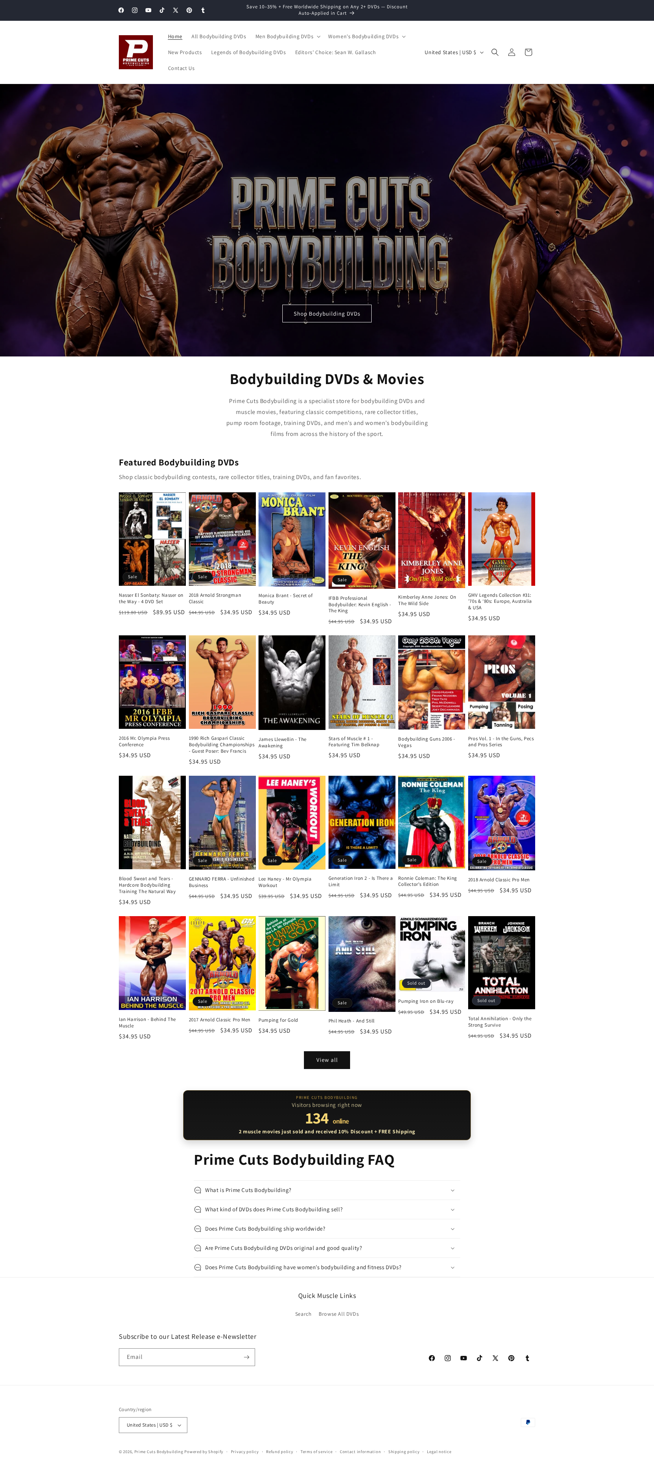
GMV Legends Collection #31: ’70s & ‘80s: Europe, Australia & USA (500, 601)
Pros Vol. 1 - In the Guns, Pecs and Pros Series (501, 742)
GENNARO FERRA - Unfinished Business (222, 882)
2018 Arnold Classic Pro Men (499, 880)
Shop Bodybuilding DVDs (327, 313)
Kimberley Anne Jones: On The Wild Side (427, 600)
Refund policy (279, 1451)
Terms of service (316, 1451)
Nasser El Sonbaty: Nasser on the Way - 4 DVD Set (151, 598)
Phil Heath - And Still (352, 1021)
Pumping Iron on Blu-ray (425, 1001)
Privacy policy (245, 1451)
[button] (287, 36)
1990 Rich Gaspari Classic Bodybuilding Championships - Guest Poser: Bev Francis (222, 744)
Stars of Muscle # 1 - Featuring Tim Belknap (354, 742)
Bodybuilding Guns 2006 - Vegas (426, 742)
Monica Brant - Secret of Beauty (285, 599)
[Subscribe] (246, 1357)
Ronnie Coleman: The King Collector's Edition (427, 881)
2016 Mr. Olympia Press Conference (144, 741)
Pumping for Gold (278, 1020)
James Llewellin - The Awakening (282, 742)
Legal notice (439, 1451)
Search (303, 1313)
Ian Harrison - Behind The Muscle (147, 1022)
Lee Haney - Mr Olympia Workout (284, 882)
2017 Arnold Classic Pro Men (220, 1020)
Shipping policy (404, 1451)
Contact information (360, 1451)
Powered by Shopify (203, 1451)
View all (327, 1059)
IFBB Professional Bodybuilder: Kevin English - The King (360, 604)
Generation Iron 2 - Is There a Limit (361, 881)
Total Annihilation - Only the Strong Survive (499, 1022)
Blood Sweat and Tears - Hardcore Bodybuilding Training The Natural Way (147, 885)
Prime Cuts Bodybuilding (159, 1451)
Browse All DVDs (339, 1313)
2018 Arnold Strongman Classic (215, 598)
